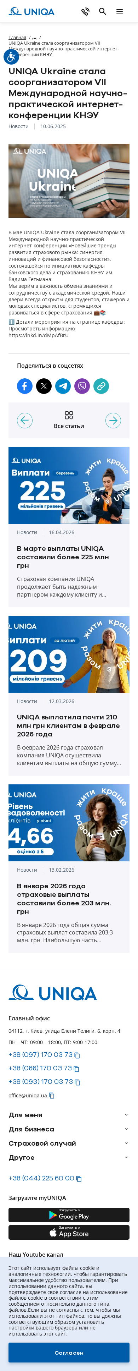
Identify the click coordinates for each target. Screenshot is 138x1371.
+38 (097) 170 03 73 (40, 1054)
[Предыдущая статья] (25, 420)
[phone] (86, 11)
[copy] (101, 386)
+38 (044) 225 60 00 (41, 1178)
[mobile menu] (120, 11)
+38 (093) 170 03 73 (40, 1081)
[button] (25, 386)
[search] (103, 11)
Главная (17, 37)
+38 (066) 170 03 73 (40, 1068)
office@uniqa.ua (27, 1095)
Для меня (25, 1114)
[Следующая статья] (113, 420)
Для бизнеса (31, 1129)
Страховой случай (42, 1143)
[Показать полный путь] (34, 37)
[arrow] (126, 1115)
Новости (18, 127)
